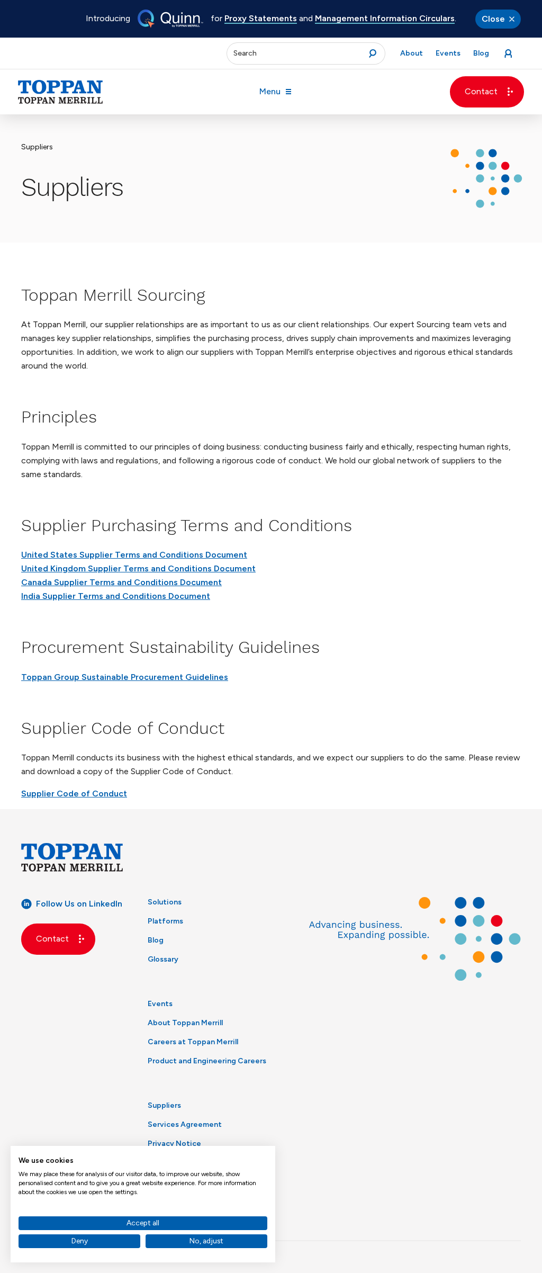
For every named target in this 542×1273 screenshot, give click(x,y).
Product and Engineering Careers (207, 1060)
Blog (156, 940)
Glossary (163, 959)
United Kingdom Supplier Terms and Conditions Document (138, 568)
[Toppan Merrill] (60, 92)
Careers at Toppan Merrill (193, 1041)
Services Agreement (185, 1124)
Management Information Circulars (385, 18)
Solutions (165, 902)
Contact (481, 91)
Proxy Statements (260, 18)
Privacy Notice (174, 1143)
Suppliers (164, 1105)
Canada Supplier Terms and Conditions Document (121, 582)
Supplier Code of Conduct (74, 793)
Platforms (165, 921)
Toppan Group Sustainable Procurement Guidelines (124, 677)
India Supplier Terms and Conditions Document (115, 596)
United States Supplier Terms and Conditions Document (134, 555)
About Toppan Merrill (185, 1022)
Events (160, 1003)
